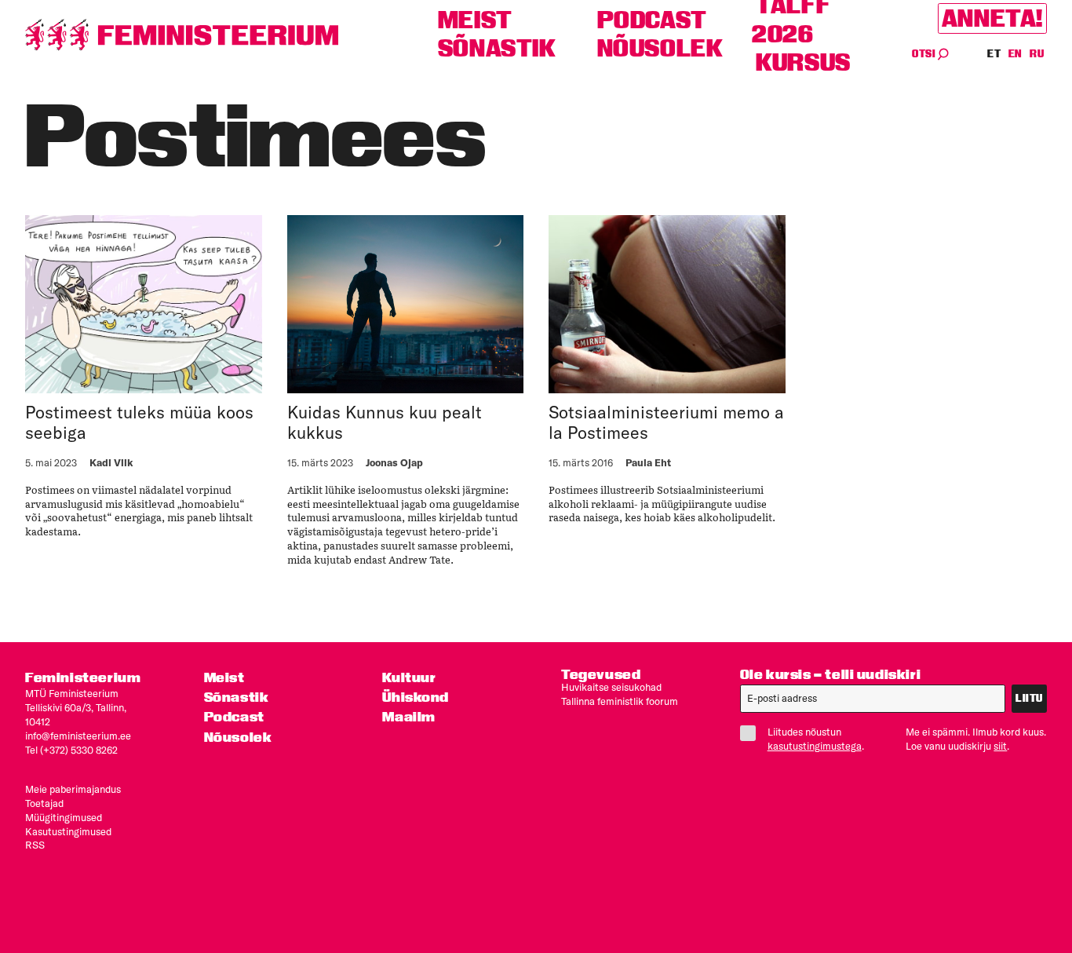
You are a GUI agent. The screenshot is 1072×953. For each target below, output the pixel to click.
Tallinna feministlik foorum (619, 701)
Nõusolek (660, 48)
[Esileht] (182, 35)
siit (1000, 745)
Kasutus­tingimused (68, 831)
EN (1015, 54)
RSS (35, 844)
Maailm (409, 716)
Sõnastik (497, 48)
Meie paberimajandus (73, 789)
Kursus (803, 62)
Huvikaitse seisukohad (611, 687)
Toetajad (44, 803)
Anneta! (992, 18)
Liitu (1029, 698)
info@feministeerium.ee (78, 735)
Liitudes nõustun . (816, 738)
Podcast (652, 20)
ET (994, 54)
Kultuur (409, 677)
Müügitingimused (63, 817)
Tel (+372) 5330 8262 (71, 749)
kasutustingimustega (815, 745)
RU (1037, 54)
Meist (475, 20)
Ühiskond (415, 696)
